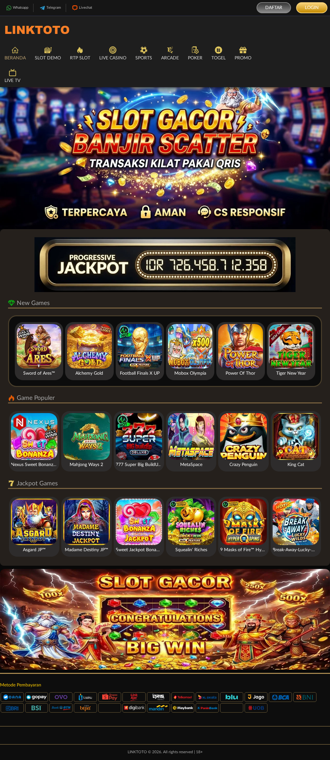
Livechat (85, 7)
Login (312, 7)
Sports (143, 58)
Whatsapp (20, 7)
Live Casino (112, 58)
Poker (195, 58)
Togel (218, 58)
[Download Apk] (165, 619)
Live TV (12, 80)
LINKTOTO (137, 752)
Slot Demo (48, 58)
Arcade (170, 58)
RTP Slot (80, 58)
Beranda (15, 58)
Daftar (273, 7)
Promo (243, 58)
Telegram (53, 7)
